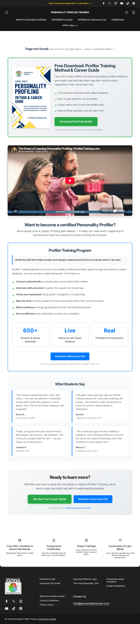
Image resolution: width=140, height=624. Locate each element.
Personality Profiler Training (70, 12)
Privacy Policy (47, 604)
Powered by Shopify (47, 619)
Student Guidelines (116, 586)
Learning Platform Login (85, 579)
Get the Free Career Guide (49, 499)
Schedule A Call (47, 579)
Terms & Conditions (49, 600)
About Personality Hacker (52, 596)
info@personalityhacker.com (78, 508)
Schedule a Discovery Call (70, 356)
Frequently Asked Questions (115, 580)
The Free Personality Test (86, 583)
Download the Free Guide (76, 121)
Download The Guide (50, 583)
